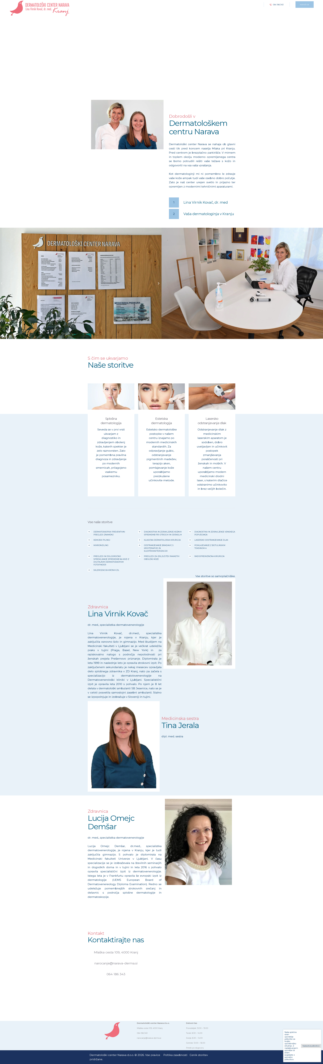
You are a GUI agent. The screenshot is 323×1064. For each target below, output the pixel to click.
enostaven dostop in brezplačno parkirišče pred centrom (224, 273)
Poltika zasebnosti (175, 1055)
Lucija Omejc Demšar (198, 834)
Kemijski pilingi (101, 540)
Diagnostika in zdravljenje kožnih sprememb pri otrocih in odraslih (163, 533)
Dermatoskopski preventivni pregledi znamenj (109, 533)
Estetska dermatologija (161, 421)
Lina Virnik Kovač (199, 616)
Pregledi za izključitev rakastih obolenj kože (161, 557)
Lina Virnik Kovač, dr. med (205, 202)
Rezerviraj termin (102, 74)
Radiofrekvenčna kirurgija (209, 556)
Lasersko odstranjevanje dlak (212, 421)
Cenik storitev (199, 1055)
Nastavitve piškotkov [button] (311, 1046)
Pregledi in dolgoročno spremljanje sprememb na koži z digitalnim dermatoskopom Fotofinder (111, 560)
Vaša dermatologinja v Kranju (208, 214)
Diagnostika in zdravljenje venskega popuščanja (214, 533)
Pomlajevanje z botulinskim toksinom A (209, 546)
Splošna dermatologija (111, 421)
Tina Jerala (123, 739)
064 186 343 (116, 974)
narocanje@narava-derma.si (116, 963)
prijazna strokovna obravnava (201, 250)
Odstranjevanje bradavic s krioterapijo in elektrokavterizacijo (158, 548)
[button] (1, 283)
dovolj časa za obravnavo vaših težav (207, 261)
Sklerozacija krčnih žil (106, 570)
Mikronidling (100, 545)
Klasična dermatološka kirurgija (162, 540)
